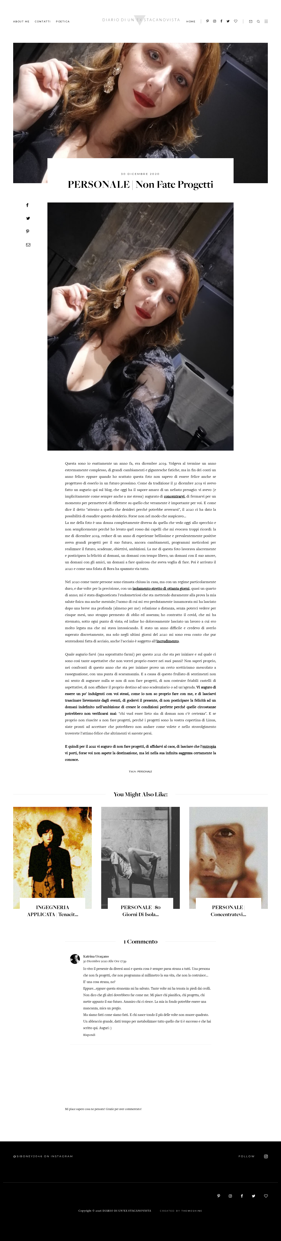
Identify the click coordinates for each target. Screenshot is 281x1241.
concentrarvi (174, 497)
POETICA (63, 21)
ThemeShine (192, 1210)
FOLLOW (247, 1156)
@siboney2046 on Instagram (43, 1156)
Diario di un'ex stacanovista (127, 1211)
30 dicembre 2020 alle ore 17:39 (104, 961)
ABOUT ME (21, 21)
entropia (209, 747)
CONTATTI (42, 21)
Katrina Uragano (96, 956)
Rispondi (89, 1035)
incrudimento (168, 641)
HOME (191, 21)
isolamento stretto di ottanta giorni (161, 589)
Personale (144, 771)
